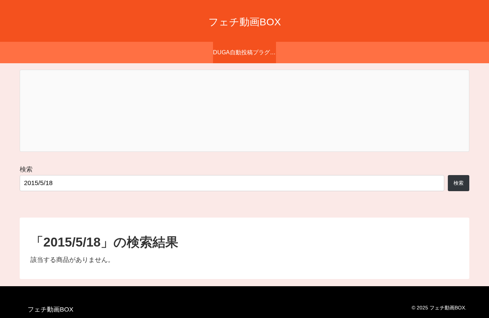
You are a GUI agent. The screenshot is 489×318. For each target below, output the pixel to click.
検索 (26, 169)
